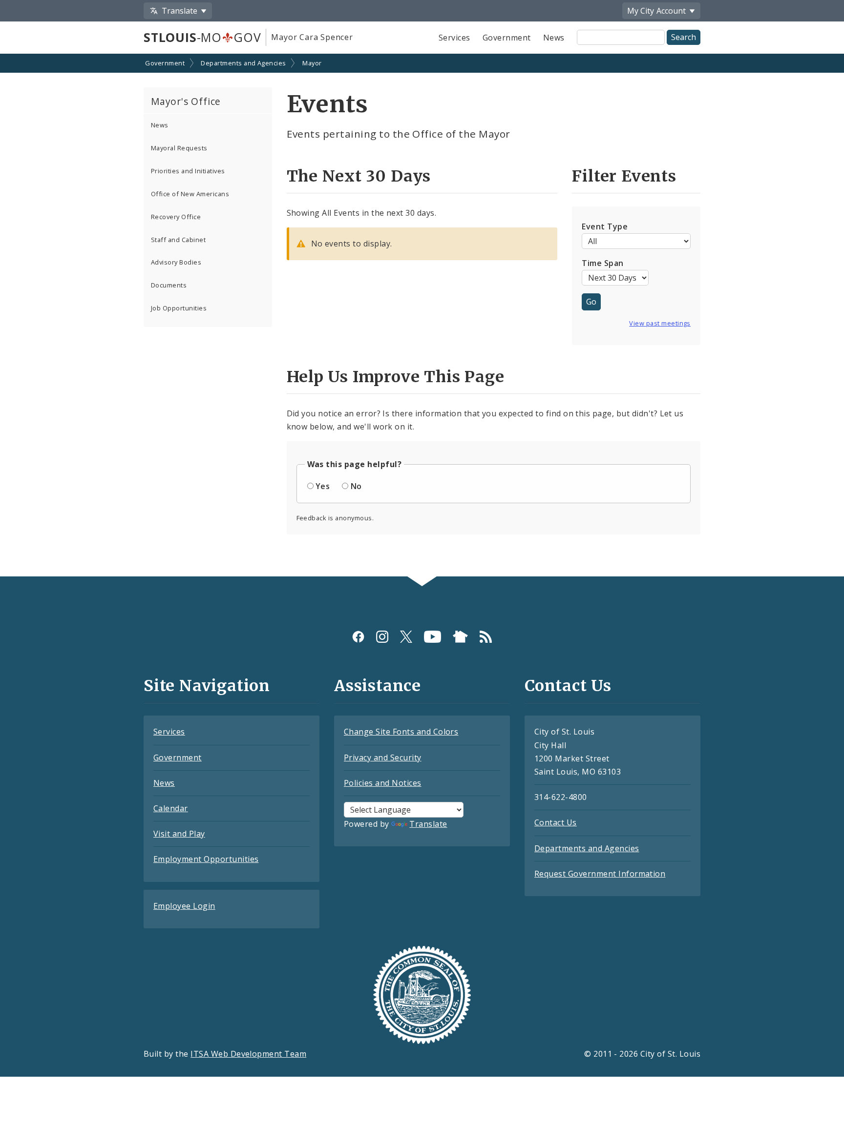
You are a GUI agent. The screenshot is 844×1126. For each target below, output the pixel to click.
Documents (169, 285)
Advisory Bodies (176, 262)
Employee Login (184, 906)
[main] (422, 316)
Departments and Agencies (243, 63)
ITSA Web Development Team (248, 1053)
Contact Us (555, 822)
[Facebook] (358, 636)
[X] (406, 636)
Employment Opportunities (206, 859)
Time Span (602, 263)
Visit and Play (179, 833)
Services (454, 37)
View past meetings (660, 323)
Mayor (311, 63)
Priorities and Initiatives (188, 170)
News (554, 37)
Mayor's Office (186, 101)
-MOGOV (202, 37)
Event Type (605, 226)
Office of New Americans (190, 193)
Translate (428, 824)
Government (507, 37)
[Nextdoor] (460, 636)
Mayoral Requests (179, 147)
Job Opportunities (179, 308)
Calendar (170, 808)
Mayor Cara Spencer (312, 37)
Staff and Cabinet (178, 239)
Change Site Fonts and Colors (401, 731)
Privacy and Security (383, 757)
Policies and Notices (383, 783)
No (356, 486)
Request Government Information (599, 873)
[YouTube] (432, 636)
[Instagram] (382, 636)
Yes (323, 486)
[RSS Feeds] (486, 636)
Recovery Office (176, 216)
